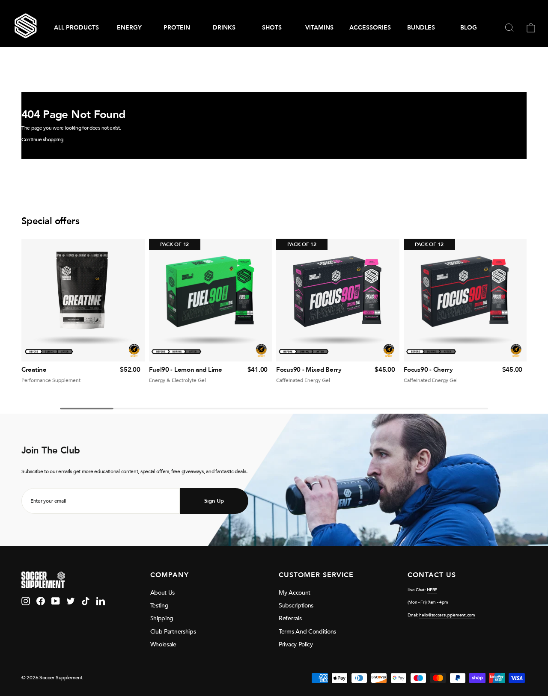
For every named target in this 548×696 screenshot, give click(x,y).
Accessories (370, 28)
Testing (159, 605)
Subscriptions (296, 605)
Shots (272, 28)
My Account (294, 593)
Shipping (162, 618)
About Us (162, 593)
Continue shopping (42, 139)
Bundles (421, 28)
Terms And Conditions (307, 632)
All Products (76, 28)
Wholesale (163, 644)
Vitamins (319, 28)
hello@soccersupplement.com (447, 615)
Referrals (290, 618)
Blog (468, 28)
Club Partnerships (173, 632)
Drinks (224, 28)
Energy (129, 28)
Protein (177, 28)
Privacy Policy (296, 644)
